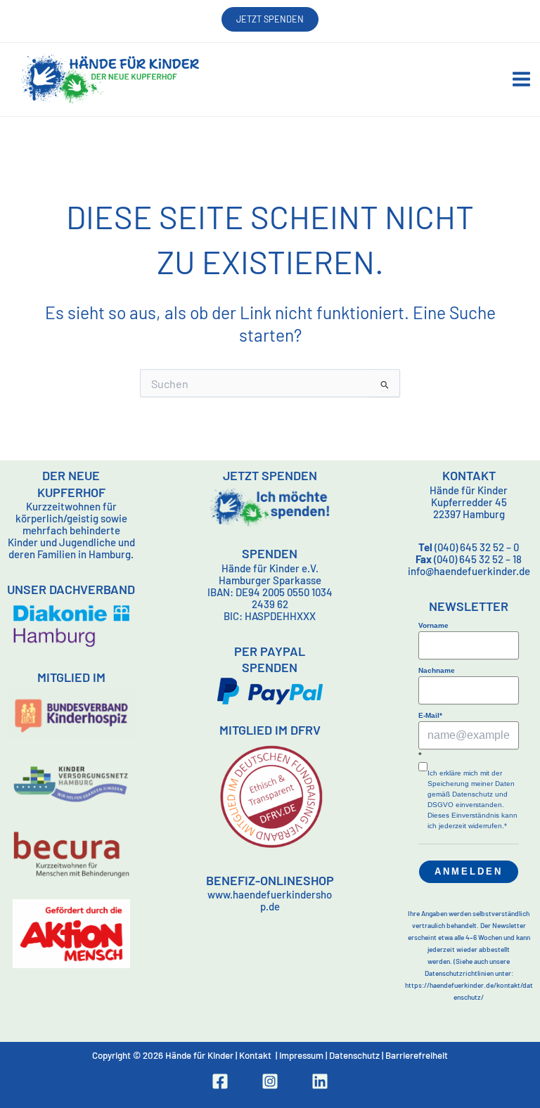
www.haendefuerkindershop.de (269, 900)
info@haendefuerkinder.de (469, 571)
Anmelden (469, 871)
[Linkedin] (320, 1081)
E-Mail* (430, 715)
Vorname (433, 625)
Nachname (436, 670)
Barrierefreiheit (416, 1055)
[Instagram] (270, 1081)
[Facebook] (220, 1081)
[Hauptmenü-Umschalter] (521, 79)
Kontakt (255, 1055)
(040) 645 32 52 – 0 (468, 547)
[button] (270, 19)
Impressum (301, 1055)
